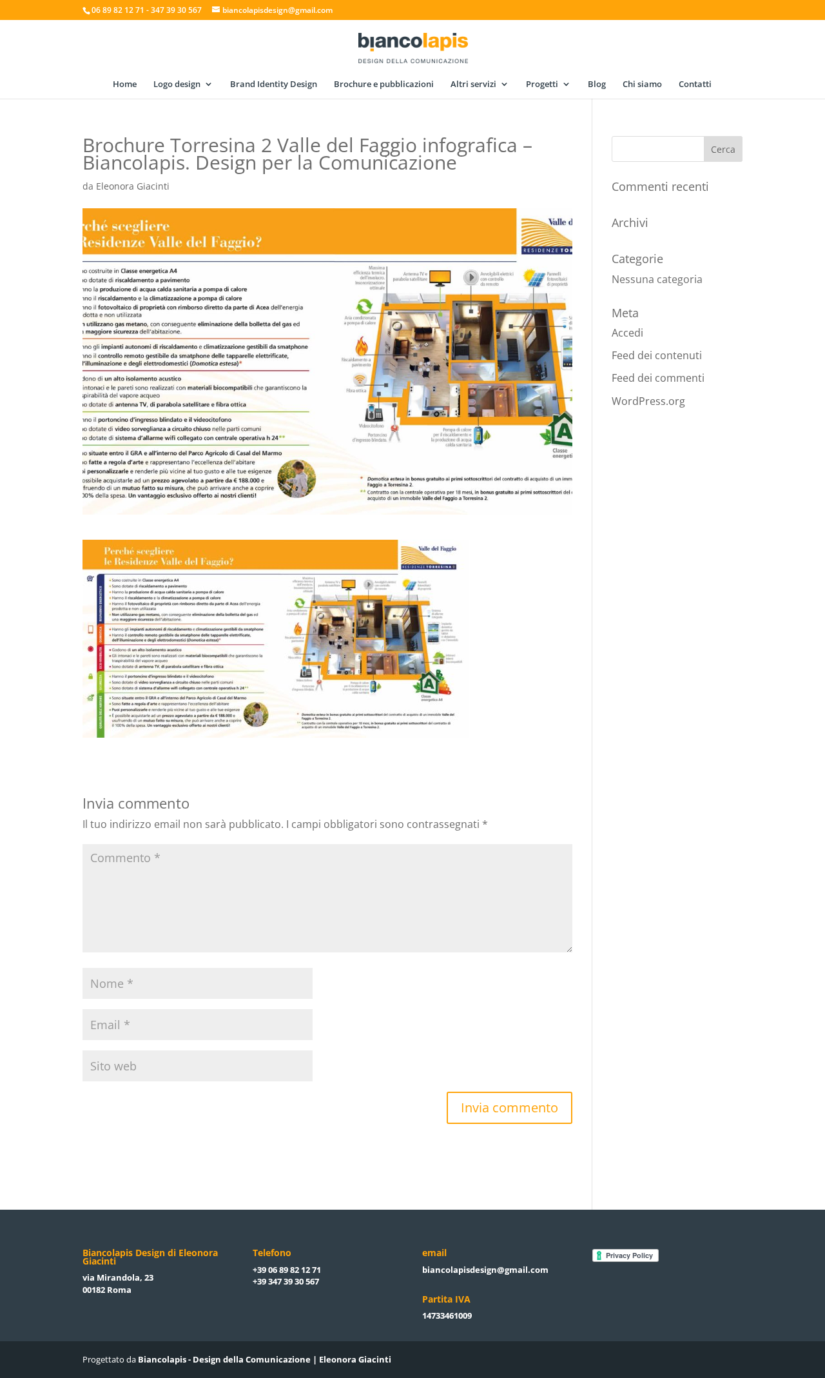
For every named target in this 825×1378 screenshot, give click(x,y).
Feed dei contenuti (657, 355)
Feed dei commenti (658, 378)
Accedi (627, 333)
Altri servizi (473, 84)
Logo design (176, 84)
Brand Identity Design (273, 84)
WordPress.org (648, 401)
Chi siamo (642, 84)
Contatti (695, 84)
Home (125, 84)
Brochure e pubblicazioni (384, 84)
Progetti (542, 84)
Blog (597, 84)
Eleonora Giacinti (133, 186)
